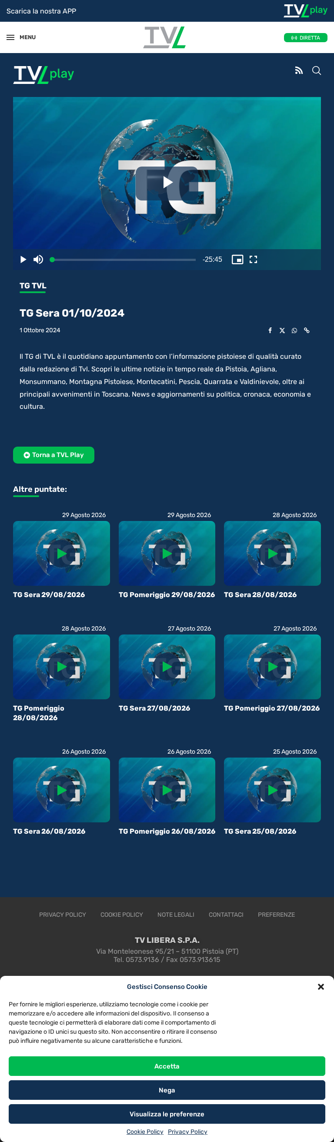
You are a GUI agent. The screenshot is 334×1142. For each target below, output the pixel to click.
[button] (321, 986)
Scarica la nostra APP (41, 11)
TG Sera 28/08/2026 (260, 595)
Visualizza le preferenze (167, 1114)
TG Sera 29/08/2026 (49, 595)
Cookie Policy (145, 1131)
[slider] (47, 260)
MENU (23, 37)
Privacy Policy (187, 1131)
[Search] (316, 71)
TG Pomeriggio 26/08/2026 (167, 831)
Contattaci (226, 914)
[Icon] (61, 554)
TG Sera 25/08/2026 (260, 831)
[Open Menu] (10, 37)
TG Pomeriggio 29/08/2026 (167, 595)
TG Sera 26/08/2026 (49, 831)
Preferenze (276, 914)
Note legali (175, 914)
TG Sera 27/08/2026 (154, 708)
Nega (167, 1090)
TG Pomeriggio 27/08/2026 (272, 708)
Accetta (167, 1066)
